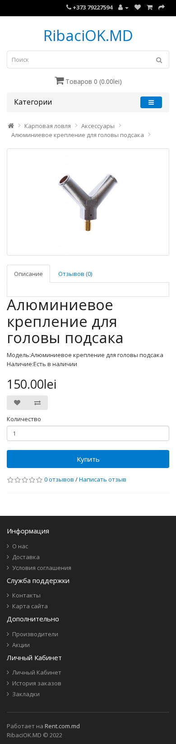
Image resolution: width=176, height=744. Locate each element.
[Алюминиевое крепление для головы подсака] (88, 202)
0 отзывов (59, 479)
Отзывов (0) (75, 274)
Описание (28, 274)
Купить (88, 459)
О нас (20, 546)
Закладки (26, 694)
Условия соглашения (41, 568)
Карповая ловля (47, 126)
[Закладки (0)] (137, 7)
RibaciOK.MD (88, 35)
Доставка (26, 557)
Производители (35, 634)
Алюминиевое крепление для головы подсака (77, 135)
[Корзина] (150, 7)
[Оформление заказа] (161, 7)
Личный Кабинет (36, 672)
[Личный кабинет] (123, 7)
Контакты (26, 595)
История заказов (36, 683)
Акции (21, 645)
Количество (24, 419)
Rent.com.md (62, 726)
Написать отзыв (102, 479)
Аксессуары (98, 126)
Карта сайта (30, 606)
